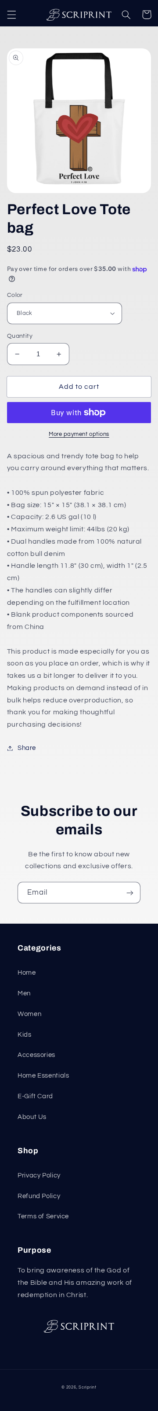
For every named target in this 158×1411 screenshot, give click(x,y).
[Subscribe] (130, 892)
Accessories (36, 1055)
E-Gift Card (35, 1096)
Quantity (19, 336)
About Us (32, 1117)
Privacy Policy (39, 1175)
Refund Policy (39, 1196)
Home (27, 972)
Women (29, 1014)
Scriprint (88, 1387)
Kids (25, 1034)
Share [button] (27, 748)
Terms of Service (43, 1216)
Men (24, 993)
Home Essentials (43, 1075)
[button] (11, 14)
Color (15, 295)
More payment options (79, 434)
